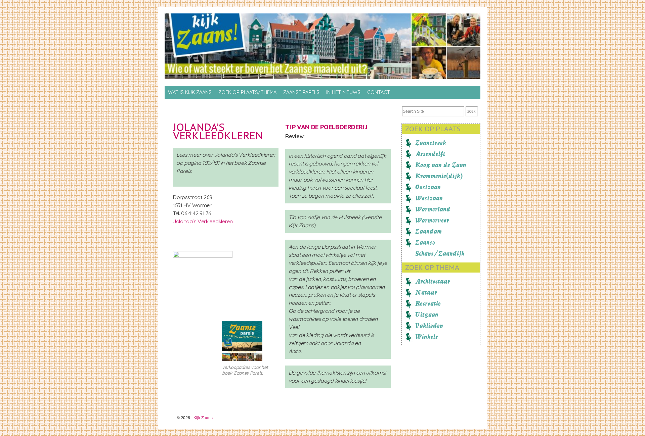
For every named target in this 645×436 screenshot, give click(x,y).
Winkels (426, 336)
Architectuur (432, 281)
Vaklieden (429, 325)
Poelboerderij (344, 127)
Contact (378, 92)
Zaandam (428, 231)
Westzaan (429, 198)
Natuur (426, 292)
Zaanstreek (430, 142)
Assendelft (430, 153)
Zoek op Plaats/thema (247, 92)
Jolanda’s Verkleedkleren (218, 131)
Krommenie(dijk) (439, 176)
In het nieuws (343, 92)
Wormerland (432, 209)
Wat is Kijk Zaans (190, 92)
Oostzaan (428, 187)
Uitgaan (426, 314)
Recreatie (428, 303)
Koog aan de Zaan (440, 164)
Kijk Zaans (203, 417)
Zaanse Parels (301, 92)
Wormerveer (432, 220)
